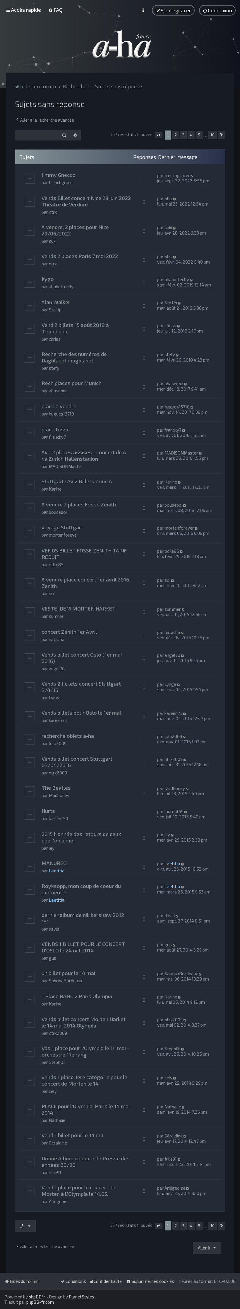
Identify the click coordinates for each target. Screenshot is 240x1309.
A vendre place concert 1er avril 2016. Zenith (86, 582)
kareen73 (58, 720)
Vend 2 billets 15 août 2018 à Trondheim (75, 328)
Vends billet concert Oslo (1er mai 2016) (82, 657)
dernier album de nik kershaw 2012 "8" (83, 918)
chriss (55, 339)
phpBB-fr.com (40, 1302)
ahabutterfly (61, 286)
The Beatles (56, 787)
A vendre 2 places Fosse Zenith (79, 504)
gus (52, 958)
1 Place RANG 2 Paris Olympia (77, 996)
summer (57, 616)
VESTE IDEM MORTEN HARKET (79, 608)
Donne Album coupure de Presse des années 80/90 (86, 1161)
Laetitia (57, 870)
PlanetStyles (81, 1296)
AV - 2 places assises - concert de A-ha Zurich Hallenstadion (85, 455)
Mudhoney (59, 795)
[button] (158, 135)
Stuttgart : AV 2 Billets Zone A (77, 481)
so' (52, 593)
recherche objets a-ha (68, 736)
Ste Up (55, 309)
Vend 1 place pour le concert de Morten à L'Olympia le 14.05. (78, 1190)
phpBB (35, 1296)
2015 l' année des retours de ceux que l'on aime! (81, 837)
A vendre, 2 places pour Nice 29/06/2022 (75, 230)
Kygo (48, 279)
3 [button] (183, 135)
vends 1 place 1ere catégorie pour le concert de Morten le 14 (84, 1080)
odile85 (56, 564)
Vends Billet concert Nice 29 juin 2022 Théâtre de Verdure (86, 201)
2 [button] (175, 135)
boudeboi (58, 512)
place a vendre (59, 406)
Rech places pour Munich (72, 383)
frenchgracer (61, 182)
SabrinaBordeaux (65, 980)
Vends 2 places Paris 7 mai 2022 (80, 256)
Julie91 (55, 1172)
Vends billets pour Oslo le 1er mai (81, 712)
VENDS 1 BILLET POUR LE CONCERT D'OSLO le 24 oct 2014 (83, 947)
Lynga (55, 697)
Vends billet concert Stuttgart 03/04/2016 (77, 761)
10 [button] (212, 135)
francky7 (57, 437)
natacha (56, 639)
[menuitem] (55, 9)
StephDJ (57, 1062)
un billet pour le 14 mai (68, 973)
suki (52, 241)
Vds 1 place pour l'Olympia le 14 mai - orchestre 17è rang (85, 1051)
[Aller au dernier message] (193, 175)
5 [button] (199, 135)
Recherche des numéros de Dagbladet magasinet (74, 357)
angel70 (57, 668)
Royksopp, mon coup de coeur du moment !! (81, 889)
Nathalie (57, 1120)
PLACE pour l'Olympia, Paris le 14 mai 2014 (86, 1109)
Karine (55, 488)
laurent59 (58, 818)
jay (51, 848)
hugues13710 (61, 413)
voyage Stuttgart (62, 527)
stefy (54, 368)
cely (53, 1091)
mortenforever (63, 534)
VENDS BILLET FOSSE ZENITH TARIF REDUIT (84, 553)
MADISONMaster (66, 466)
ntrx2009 (58, 772)
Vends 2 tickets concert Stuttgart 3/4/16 (81, 686)
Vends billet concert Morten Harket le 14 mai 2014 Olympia (84, 1022)
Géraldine (58, 1142)
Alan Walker (56, 302)
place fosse (56, 429)
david (54, 929)
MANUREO (54, 863)
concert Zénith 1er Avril (69, 631)
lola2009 (57, 743)
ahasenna (58, 390)
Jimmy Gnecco (59, 175)
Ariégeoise (59, 1201)
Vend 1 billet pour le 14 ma (72, 1135)
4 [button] (191, 135)
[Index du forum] (120, 44)
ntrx (53, 212)
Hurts (48, 811)
